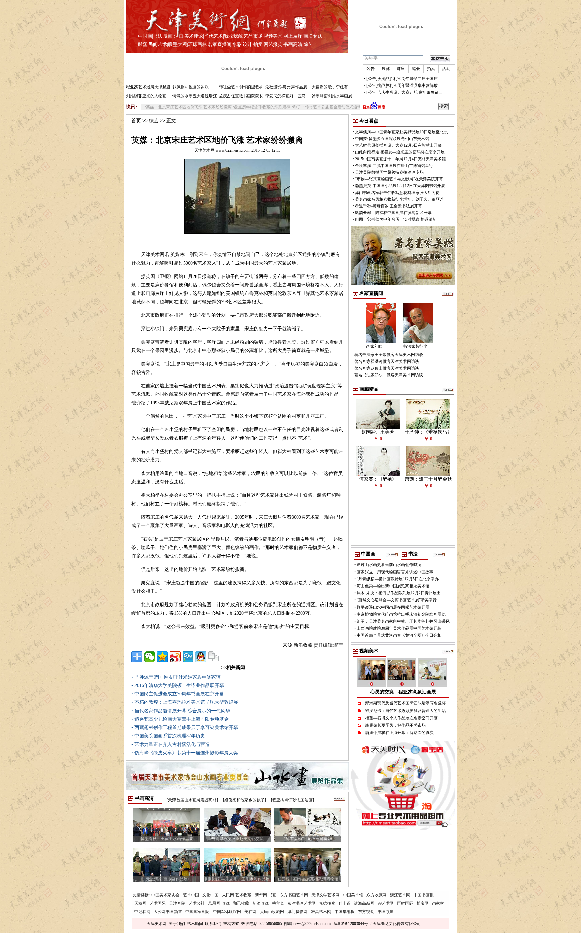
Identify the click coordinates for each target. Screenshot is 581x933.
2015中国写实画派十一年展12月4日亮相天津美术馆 (400, 159)
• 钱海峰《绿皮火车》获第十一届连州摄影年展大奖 (184, 752)
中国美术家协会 (165, 895)
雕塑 (142, 44)
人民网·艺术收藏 (236, 895)
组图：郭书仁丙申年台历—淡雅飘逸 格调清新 (396, 219)
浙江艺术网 (400, 895)
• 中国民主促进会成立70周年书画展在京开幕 (177, 693)
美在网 (250, 911)
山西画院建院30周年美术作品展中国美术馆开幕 (399, 628)
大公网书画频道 (168, 911)
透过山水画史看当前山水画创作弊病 (389, 564)
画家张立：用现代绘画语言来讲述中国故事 (395, 571)
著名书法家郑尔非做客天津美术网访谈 (388, 375)
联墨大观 (177, 44)
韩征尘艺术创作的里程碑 (241, 86)
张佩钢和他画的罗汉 (190, 86)
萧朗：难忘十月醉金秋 (428, 479)
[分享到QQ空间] (162, 656)
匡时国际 (405, 903)
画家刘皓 (374, 346)
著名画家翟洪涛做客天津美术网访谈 (386, 361)
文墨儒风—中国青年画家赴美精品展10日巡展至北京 (401, 132)
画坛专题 (312, 36)
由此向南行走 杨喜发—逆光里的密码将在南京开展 (400, 152)
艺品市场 (253, 36)
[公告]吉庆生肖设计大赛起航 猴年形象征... (404, 92)
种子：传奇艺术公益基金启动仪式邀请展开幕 (306, 107)
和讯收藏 (241, 903)
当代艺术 (213, 36)
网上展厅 (292, 36)
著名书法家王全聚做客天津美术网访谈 (388, 354)
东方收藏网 (376, 895)
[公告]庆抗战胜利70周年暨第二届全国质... (403, 78)
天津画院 (177, 903)
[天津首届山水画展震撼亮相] (192, 800)
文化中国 (210, 895)
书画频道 (386, 911)
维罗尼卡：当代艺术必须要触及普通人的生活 (405, 710)
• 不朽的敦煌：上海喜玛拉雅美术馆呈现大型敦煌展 (184, 702)
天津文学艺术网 (325, 895)
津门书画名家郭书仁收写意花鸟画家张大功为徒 (397, 192)
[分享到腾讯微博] (188, 656)
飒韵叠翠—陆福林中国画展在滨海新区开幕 (393, 212)
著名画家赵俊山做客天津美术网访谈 (386, 368)
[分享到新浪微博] (175, 656)
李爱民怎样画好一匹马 (285, 96)
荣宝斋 (278, 903)
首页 (136, 120)
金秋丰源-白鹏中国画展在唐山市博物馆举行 (394, 165)
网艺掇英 (273, 44)
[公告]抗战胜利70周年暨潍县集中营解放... (403, 85)
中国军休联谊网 (227, 911)
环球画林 (197, 44)
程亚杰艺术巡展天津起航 (148, 86)
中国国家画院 (197, 911)
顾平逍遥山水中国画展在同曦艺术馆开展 (393, 607)
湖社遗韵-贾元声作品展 (286, 86)
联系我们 (213, 923)
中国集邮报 (345, 911)
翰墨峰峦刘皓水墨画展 (332, 96)
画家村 (438, 903)
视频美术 (273, 36)
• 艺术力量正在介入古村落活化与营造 (170, 744)
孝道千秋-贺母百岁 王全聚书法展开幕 (388, 206)
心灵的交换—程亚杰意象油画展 (403, 691)
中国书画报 (424, 895)
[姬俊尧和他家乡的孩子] (244, 800)
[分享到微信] (149, 656)
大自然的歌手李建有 (330, 86)
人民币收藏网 (272, 911)
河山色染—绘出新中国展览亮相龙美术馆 (393, 586)
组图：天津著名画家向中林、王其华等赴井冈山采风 (403, 621)
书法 (157, 36)
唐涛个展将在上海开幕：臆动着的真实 (399, 732)
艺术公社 (197, 903)
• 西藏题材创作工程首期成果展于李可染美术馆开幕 (184, 727)
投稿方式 (231, 923)
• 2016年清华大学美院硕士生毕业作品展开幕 (177, 685)
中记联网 (142, 911)
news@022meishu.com (312, 923)
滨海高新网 (364, 903)
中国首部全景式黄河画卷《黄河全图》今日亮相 (399, 635)
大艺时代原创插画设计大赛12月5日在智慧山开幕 (398, 145)
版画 (168, 36)
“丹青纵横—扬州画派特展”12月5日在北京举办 (398, 579)
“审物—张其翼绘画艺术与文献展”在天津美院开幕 (399, 179)
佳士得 (345, 903)
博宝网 (423, 903)
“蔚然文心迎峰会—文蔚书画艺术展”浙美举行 (397, 600)
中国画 (145, 36)
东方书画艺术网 (294, 895)
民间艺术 (157, 44)
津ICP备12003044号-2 (353, 923)
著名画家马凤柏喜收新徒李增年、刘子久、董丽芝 (399, 199)
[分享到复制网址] (213, 656)
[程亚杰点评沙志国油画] (292, 800)
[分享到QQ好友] (200, 656)
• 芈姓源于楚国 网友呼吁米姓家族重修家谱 (176, 677)
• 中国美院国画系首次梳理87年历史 (168, 735)
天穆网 (140, 903)
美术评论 (193, 36)
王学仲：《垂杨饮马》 (428, 432)
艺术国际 (158, 903)
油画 (178, 36)
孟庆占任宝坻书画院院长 (241, 96)
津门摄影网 (297, 911)
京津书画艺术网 (301, 903)
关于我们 (177, 923)
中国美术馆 (353, 895)
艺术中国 (191, 895)
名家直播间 (219, 44)
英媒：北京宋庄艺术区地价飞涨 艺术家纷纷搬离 (162, 107)
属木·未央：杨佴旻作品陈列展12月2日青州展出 (399, 593)
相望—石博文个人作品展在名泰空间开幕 (401, 718)
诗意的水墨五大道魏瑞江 (194, 96)
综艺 (308, 44)
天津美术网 (157, 923)
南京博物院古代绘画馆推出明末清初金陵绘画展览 (401, 614)
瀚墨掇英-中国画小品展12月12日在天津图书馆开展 (400, 185)
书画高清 (292, 44)
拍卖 (258, 44)
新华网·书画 (265, 895)
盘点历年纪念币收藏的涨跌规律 (235, 107)
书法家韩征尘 (415, 346)
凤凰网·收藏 (219, 903)
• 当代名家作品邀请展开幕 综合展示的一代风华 (180, 710)
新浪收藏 (261, 903)
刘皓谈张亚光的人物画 (146, 96)
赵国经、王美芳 (377, 432)
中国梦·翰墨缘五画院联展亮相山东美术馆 (392, 138)
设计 (247, 44)
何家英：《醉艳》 (378, 479)
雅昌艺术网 (321, 911)
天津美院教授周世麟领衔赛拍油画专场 (389, 172)
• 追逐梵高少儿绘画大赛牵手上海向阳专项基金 (180, 719)
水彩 (237, 44)
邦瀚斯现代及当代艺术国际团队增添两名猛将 (405, 703)
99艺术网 (386, 903)
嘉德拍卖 (327, 903)
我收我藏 (233, 36)
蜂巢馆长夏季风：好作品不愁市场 (395, 725)
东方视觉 (366, 911)
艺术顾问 (195, 923)
